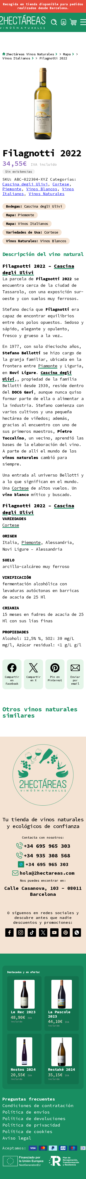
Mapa (66, 54)
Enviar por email (75, 680)
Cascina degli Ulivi (25, 184)
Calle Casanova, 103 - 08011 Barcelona (43, 891)
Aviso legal (16, 1138)
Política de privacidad (31, 1125)
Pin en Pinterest (55, 678)
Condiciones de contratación (37, 1105)
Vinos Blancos (41, 188)
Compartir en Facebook (12, 680)
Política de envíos (26, 1112)
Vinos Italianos (16, 58)
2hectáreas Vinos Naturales (30, 54)
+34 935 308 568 (47, 855)
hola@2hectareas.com (47, 873)
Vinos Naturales (46, 193)
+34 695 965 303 (47, 845)
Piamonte (47, 366)
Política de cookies (27, 1131)
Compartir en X (33, 678)
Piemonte (12, 188)
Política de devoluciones (33, 1118)
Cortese (61, 184)
